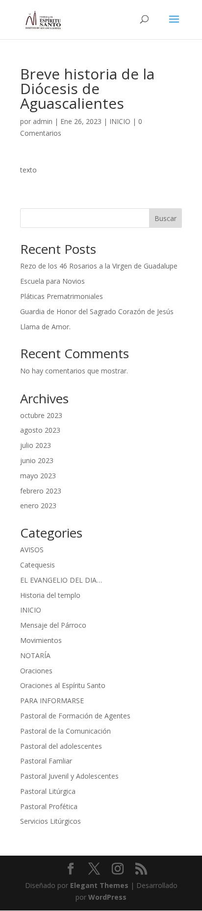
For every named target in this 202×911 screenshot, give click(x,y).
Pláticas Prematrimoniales (61, 296)
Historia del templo (50, 595)
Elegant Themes (99, 885)
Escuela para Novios (52, 281)
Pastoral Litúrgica (48, 791)
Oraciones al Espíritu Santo (62, 685)
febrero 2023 (40, 490)
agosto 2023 (40, 430)
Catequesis (37, 564)
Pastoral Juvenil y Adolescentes (69, 776)
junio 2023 (36, 460)
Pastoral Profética (48, 806)
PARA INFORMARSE (52, 700)
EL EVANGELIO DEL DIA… (61, 580)
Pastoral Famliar (46, 760)
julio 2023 (35, 445)
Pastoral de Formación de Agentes (75, 715)
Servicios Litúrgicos (50, 821)
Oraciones (36, 670)
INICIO (119, 121)
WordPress (107, 897)
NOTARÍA (35, 655)
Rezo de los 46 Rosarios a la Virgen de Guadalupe (98, 266)
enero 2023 (38, 505)
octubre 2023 (41, 415)
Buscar (165, 218)
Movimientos (41, 640)
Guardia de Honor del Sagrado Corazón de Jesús (97, 311)
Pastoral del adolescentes (61, 746)
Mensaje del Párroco (53, 625)
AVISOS (32, 549)
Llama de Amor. (45, 326)
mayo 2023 (38, 475)
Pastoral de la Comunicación (65, 731)
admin (42, 121)
